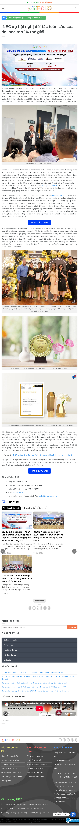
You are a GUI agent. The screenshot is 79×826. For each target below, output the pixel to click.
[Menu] (3, 8)
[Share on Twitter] (37, 608)
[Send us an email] (72, 740)
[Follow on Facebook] (60, 740)
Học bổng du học (40, 650)
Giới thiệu (40, 660)
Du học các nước (40, 640)
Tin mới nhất (29, 508)
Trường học (40, 645)
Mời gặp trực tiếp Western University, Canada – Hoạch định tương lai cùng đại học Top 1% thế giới (38, 677)
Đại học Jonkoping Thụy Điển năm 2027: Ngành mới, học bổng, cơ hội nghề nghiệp (36, 691)
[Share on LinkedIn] (49, 608)
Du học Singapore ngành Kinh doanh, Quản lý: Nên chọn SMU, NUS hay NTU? (34, 687)
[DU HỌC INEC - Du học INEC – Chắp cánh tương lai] (39, 8)
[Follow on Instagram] (64, 740)
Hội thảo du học (40, 655)
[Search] (75, 8)
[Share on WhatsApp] (30, 608)
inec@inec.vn (18, 493)
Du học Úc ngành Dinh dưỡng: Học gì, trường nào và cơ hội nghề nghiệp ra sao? (34, 683)
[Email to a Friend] (41, 608)
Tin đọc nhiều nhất (11, 508)
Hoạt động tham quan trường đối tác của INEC (26, 18)
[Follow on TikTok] (68, 740)
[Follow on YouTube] (75, 740)
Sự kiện (42, 508)
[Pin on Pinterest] (45, 608)
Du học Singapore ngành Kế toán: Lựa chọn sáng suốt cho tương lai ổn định (33, 672)
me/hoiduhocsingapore (47, 496)
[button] (73, 815)
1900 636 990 (33, 2)
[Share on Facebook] (34, 608)
